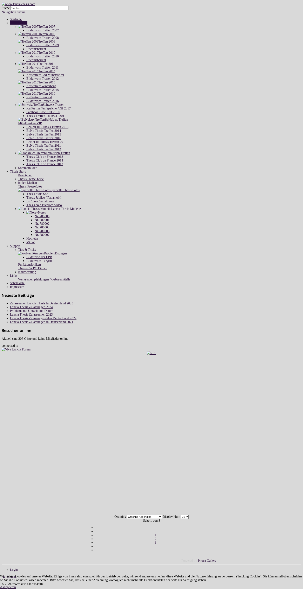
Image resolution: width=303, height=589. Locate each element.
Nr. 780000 (42, 216)
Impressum (17, 287)
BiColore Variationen (40, 201)
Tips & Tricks (27, 249)
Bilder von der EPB (39, 257)
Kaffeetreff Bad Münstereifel (45, 75)
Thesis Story (18, 171)
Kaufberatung (27, 272)
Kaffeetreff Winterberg (41, 86)
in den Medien (27, 182)
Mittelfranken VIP (30, 123)
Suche (6, 8)
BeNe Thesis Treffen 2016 (43, 138)
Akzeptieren (8, 587)
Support (15, 246)
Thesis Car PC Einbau (32, 268)
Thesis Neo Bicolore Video (44, 205)
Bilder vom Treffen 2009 (42, 45)
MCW (30, 242)
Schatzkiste (17, 283)
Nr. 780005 (42, 231)
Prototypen (25, 175)
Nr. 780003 (42, 227)
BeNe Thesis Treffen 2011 (43, 145)
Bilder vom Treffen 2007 (42, 30)
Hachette (32, 238)
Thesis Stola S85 (37, 194)
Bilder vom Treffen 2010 (42, 56)
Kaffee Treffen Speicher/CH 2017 (48, 108)
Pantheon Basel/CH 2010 (43, 112)
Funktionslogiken (29, 264)
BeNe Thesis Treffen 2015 (43, 134)
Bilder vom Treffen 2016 (42, 101)
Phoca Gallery (207, 560)
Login (14, 569)
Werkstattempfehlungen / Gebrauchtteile (44, 279)
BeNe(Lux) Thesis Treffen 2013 (47, 127)
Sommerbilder (27, 168)
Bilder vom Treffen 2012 (42, 78)
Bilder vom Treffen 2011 (42, 67)
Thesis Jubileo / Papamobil (43, 197)
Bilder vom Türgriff (39, 260)
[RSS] (151, 353)
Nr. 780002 (42, 223)
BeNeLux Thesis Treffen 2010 (46, 142)
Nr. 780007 (42, 234)
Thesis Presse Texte (31, 179)
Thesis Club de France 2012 (44, 164)
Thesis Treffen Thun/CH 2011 (46, 116)
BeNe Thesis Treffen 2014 (43, 130)
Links (13, 275)
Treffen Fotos (18, 23)
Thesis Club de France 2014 (44, 160)
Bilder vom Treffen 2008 (42, 37)
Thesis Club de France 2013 (44, 156)
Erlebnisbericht (36, 49)
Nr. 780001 (42, 220)
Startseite (16, 19)
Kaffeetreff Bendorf (39, 97)
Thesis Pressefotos (30, 186)
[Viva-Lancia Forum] (16, 349)
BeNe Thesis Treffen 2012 (43, 149)
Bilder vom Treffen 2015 (42, 89)
